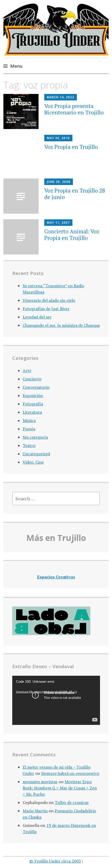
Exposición (33, 395)
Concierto (32, 379)
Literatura (32, 412)
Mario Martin (35, 811)
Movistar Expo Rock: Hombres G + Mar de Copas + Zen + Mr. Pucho (60, 788)
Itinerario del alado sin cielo (49, 300)
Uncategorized (36, 454)
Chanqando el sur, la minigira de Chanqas (61, 325)
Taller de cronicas (72, 802)
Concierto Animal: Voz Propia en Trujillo (71, 234)
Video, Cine (33, 462)
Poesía (29, 429)
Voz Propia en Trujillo (71, 146)
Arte (27, 370)
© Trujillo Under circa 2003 (55, 861)
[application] (56, 700)
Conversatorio (36, 387)
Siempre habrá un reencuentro (70, 773)
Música (29, 420)
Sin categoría (35, 437)
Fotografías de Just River (46, 308)
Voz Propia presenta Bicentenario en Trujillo (74, 109)
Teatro (29, 445)
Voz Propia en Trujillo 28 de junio (74, 194)
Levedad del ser (37, 317)
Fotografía (33, 404)
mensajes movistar (40, 781)
